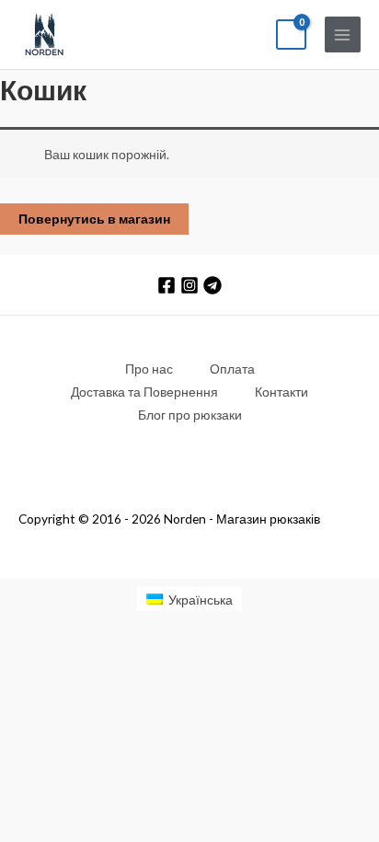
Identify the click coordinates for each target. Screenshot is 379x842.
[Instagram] (189, 285)
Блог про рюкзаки (190, 414)
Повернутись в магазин (94, 218)
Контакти (281, 391)
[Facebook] (166, 285)
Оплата (232, 368)
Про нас (149, 368)
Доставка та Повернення (144, 391)
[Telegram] (212, 285)
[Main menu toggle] (343, 34)
